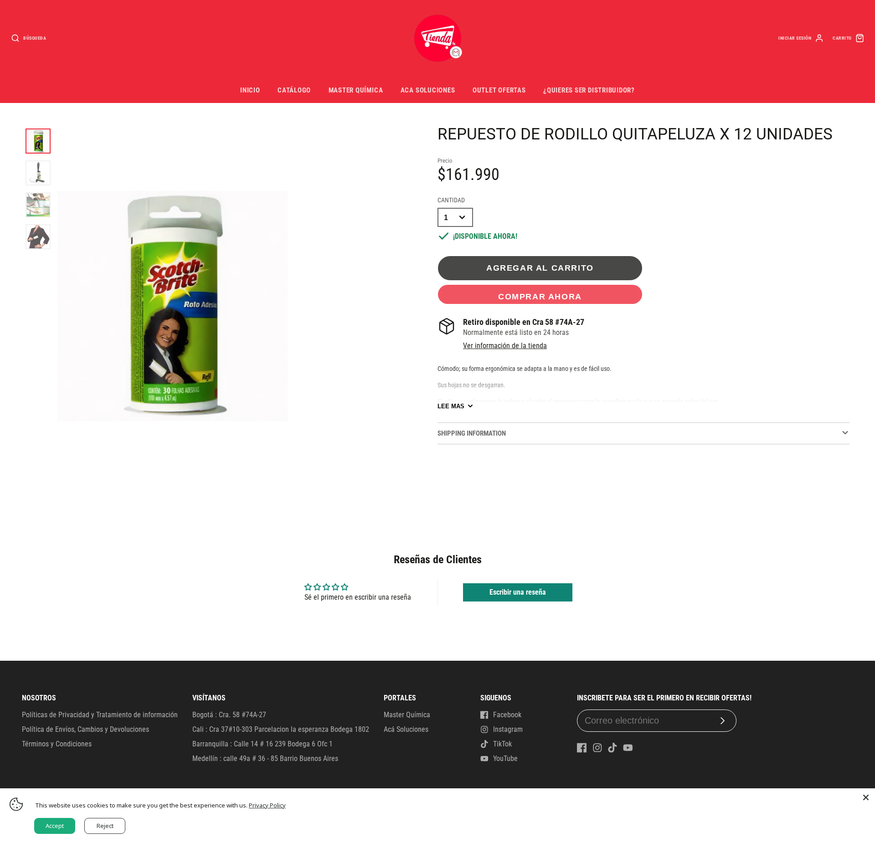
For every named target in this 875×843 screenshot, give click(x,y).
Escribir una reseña (517, 592)
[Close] (865, 797)
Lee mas (451, 406)
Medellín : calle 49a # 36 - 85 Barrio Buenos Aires (265, 758)
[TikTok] (612, 748)
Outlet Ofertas (499, 90)
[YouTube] (628, 748)
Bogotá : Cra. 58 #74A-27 (229, 714)
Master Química (356, 90)
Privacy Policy (267, 805)
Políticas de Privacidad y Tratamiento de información (100, 714)
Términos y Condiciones (57, 744)
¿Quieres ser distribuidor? (589, 90)
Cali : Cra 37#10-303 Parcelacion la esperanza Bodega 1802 (280, 729)
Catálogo (294, 90)
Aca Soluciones (428, 90)
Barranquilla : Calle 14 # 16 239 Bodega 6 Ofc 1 (262, 744)
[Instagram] (597, 748)
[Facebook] (582, 748)
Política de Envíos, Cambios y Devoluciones (85, 729)
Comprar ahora (540, 296)
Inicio (250, 90)
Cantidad (451, 200)
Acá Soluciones (406, 729)
